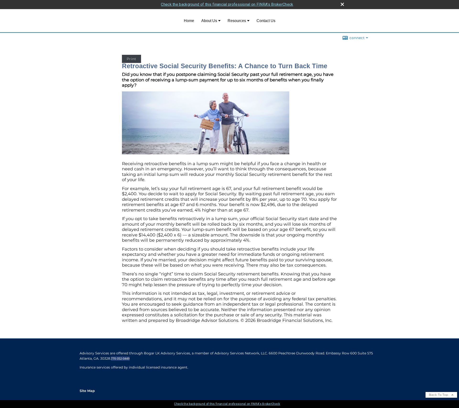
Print (131, 59)
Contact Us (266, 21)
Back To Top (439, 395)
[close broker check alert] (342, 4)
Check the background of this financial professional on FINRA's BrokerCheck (227, 4)
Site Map (87, 391)
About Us (209, 21)
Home (189, 21)
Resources (237, 21)
